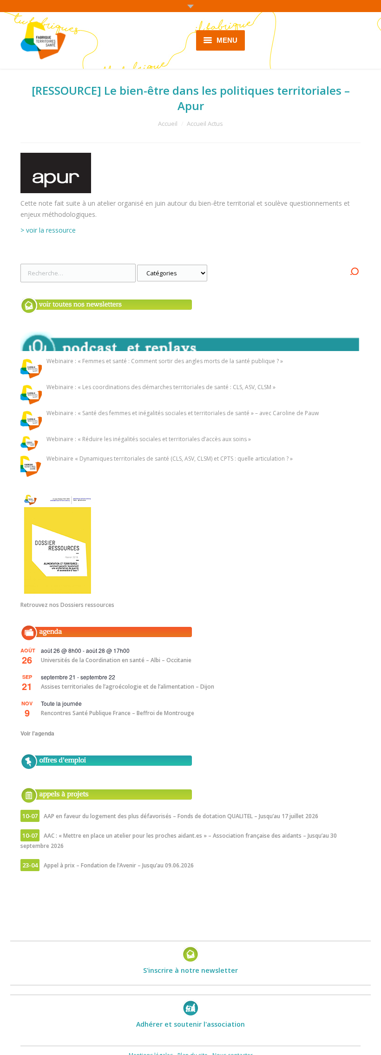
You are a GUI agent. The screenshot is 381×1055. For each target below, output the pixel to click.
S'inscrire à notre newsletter (190, 970)
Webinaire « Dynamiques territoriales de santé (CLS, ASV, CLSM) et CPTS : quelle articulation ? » (169, 459)
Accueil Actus (205, 123)
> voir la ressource (48, 230)
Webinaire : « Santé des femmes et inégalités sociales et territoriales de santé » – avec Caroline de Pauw (182, 413)
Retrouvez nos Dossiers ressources (67, 605)
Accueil (167, 123)
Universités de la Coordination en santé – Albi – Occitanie (116, 660)
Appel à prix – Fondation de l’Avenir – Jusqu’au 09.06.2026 (119, 865)
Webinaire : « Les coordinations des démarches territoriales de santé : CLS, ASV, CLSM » (161, 387)
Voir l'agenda (37, 733)
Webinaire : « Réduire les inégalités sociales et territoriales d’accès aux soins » (148, 439)
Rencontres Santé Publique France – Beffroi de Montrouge (117, 713)
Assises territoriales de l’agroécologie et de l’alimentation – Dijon (127, 686)
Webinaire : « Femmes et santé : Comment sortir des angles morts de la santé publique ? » (164, 361)
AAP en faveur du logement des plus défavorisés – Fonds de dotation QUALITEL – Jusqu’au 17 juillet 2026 (181, 816)
